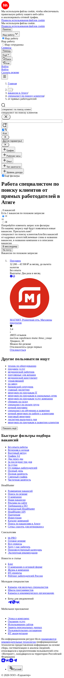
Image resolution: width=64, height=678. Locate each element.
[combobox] (16, 109)
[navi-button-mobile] (4, 76)
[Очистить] (6, 117)
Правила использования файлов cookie (23, 26)
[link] (6, 59)
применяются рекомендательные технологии (28, 640)
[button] (5, 66)
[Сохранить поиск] (4, 125)
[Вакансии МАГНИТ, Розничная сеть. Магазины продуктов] (35, 298)
